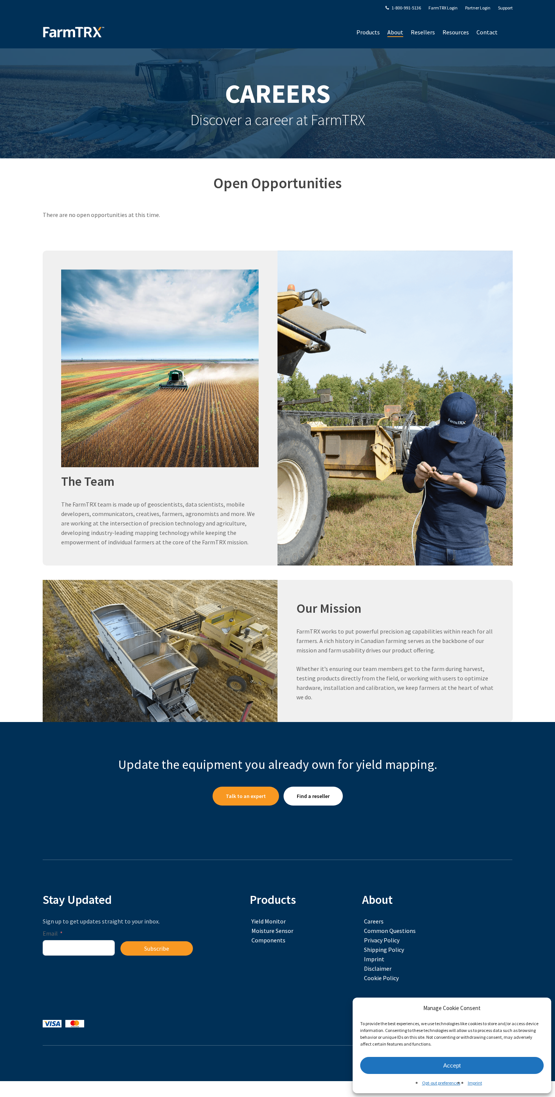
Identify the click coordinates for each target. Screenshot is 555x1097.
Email (50, 933)
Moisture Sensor (272, 930)
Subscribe (156, 948)
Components (268, 940)
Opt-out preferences (441, 1083)
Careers (374, 921)
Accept (452, 1065)
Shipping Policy (384, 949)
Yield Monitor (268, 921)
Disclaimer (378, 968)
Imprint (475, 1083)
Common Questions (390, 930)
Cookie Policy (381, 978)
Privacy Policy (381, 940)
